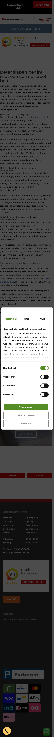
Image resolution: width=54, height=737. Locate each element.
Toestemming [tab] (10, 319)
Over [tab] (42, 319)
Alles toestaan (26, 407)
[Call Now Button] (7, 731)
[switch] (44, 377)
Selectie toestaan (26, 415)
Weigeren (26, 423)
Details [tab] (27, 319)
